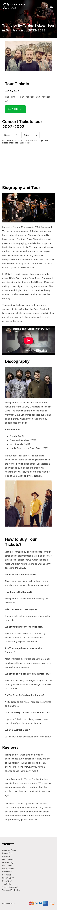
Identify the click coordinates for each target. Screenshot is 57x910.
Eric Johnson (8, 859)
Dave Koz (6, 856)
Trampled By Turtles (11, 890)
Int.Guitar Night (8, 862)
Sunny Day (7, 881)
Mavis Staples (8, 869)
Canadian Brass (9, 850)
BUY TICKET (15, 109)
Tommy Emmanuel (10, 887)
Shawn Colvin (8, 878)
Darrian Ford (7, 853)
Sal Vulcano (7, 875)
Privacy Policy (8, 903)
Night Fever (7, 872)
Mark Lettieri (7, 865)
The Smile (6, 884)
